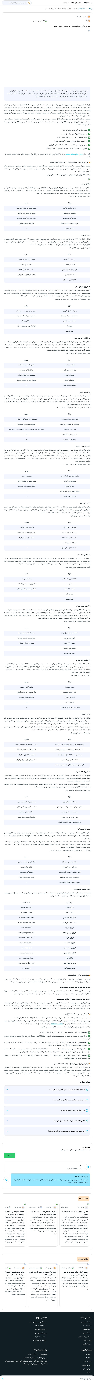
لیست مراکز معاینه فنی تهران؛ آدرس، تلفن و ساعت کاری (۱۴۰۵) (42, 1273)
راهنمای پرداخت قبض (84, 1337)
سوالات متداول (86, 1365)
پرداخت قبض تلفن (40, 1329)
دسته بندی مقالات (76, 3)
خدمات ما (66, 3)
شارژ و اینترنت (86, 1329)
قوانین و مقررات (86, 1369)
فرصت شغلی (86, 1362)
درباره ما (88, 1354)
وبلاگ (88, 1373)
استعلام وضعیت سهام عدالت (37, 1322)
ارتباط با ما (87, 1358)
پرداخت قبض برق (40, 1333)
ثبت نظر (9, 1155)
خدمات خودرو (86, 1333)
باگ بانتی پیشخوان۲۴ (39, 1340)
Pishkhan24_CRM (29, 1358)
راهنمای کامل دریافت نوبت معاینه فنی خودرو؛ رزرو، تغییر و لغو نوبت (76, 1273)
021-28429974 (32, 1354)
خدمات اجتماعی (85, 1322)
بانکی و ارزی (87, 1340)
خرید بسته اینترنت (40, 1337)
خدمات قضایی (86, 1344)
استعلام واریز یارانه (40, 1326)
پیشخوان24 (88, 2)
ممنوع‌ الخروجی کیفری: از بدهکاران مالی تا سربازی (75, 1213)
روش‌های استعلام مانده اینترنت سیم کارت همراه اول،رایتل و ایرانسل (43, 1213)
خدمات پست (86, 1326)
